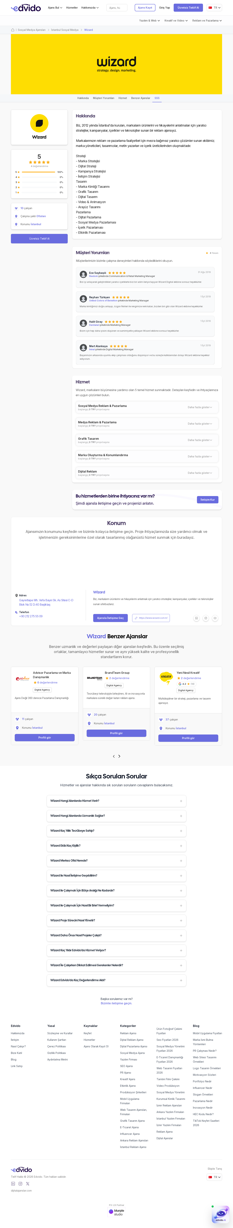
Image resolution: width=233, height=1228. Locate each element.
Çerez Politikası (56, 1046)
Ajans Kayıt (145, 7)
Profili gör (44, 737)
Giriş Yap (164, 7)
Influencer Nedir (202, 1087)
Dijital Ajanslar (165, 1138)
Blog (13, 1059)
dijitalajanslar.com (21, 1190)
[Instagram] (20, 1184)
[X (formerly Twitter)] (27, 1184)
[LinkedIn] (13, 1184)
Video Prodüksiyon (168, 1085)
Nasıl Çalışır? (18, 1046)
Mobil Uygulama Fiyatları (207, 1033)
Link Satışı (17, 1066)
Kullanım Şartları (56, 1039)
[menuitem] (55, 7)
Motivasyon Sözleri (204, 1074)
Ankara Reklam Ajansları (134, 1140)
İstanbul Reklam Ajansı (133, 1147)
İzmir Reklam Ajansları (169, 1105)
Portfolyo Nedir (202, 1081)
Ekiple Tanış (215, 1168)
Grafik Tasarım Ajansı (132, 1120)
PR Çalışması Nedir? (205, 1050)
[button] (116, 801)
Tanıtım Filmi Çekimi (168, 1079)
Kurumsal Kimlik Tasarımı (171, 1098)
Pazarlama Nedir (203, 1101)
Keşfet (88, 1033)
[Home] (13, 30)
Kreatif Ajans (127, 1079)
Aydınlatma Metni (57, 1059)
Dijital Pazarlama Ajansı (133, 1046)
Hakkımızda (17, 1033)
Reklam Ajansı (128, 1033)
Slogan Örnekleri (203, 1094)
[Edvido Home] (21, 1169)
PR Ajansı (125, 1072)
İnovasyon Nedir (203, 1107)
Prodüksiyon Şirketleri (133, 1092)
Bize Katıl (16, 1052)
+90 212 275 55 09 (31, 616)
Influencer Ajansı (130, 1133)
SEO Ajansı (126, 1066)
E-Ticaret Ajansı (129, 1127)
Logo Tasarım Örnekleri (207, 1068)
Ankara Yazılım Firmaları (170, 1112)
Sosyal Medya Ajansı (132, 1052)
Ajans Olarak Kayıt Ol (96, 1046)
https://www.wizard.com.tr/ (153, 618)
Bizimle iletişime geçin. (116, 1003)
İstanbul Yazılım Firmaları (171, 1118)
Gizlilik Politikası (56, 1052)
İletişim (15, 1039)
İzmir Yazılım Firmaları (169, 1125)
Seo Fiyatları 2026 (167, 1039)
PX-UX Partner (116, 1205)
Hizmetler (72, 7)
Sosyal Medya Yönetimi (171, 1092)
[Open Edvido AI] (220, 1214)
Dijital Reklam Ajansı (131, 1039)
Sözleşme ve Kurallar (60, 1033)
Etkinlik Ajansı (128, 1085)
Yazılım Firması (128, 1059)
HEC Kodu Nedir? (203, 1114)
